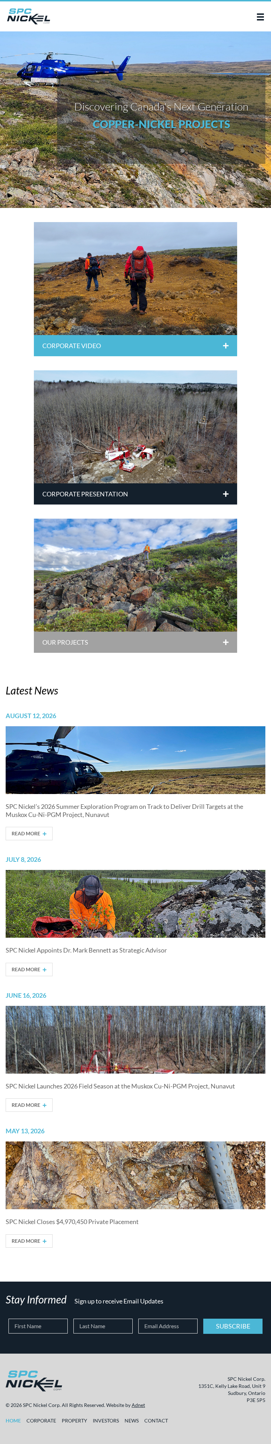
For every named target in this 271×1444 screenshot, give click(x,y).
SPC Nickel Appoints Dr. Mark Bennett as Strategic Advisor (86, 950)
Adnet (138, 1405)
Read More (26, 833)
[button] (260, 16)
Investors (106, 1421)
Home (13, 1421)
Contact (156, 1421)
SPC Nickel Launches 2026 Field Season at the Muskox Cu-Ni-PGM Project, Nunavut (120, 1086)
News (132, 1421)
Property (74, 1421)
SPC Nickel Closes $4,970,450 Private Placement (72, 1221)
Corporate (41, 1421)
